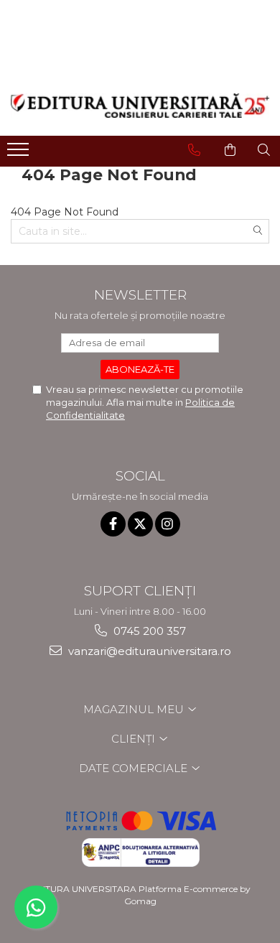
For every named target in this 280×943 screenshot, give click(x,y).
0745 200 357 (148, 631)
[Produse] (19, 153)
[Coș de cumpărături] (230, 150)
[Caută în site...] (264, 150)
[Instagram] (167, 523)
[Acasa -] (140, 105)
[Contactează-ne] (194, 150)
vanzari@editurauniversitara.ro (148, 651)
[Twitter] (140, 523)
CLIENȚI (134, 738)
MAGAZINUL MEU (135, 709)
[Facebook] (113, 523)
